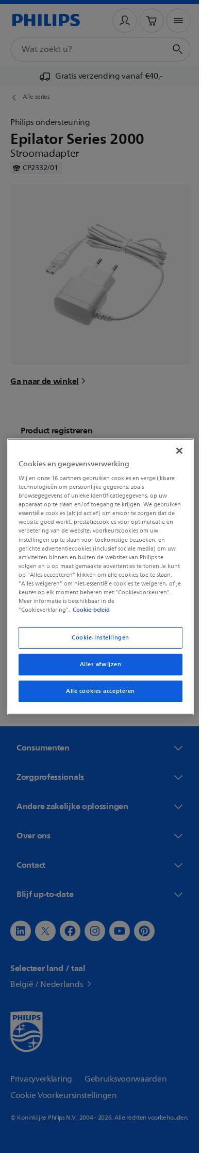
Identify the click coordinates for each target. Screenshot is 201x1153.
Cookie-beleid (88, 614)
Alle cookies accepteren (96, 695)
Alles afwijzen (97, 668)
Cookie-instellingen (97, 642)
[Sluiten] (174, 446)
